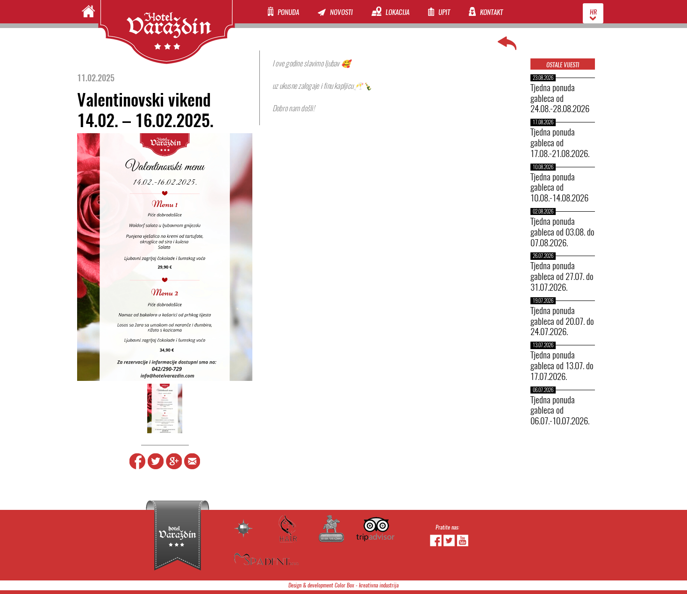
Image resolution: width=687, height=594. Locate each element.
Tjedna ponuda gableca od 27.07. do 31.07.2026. (562, 276)
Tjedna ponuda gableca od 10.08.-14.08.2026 (559, 187)
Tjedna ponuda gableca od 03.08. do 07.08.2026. (562, 232)
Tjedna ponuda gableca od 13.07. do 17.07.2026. (562, 365)
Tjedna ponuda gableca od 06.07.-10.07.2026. (559, 410)
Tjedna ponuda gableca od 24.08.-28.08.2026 (559, 98)
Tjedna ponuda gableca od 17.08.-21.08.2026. (559, 142)
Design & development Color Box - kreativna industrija (343, 585)
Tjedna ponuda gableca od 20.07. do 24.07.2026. (562, 321)
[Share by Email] (192, 467)
